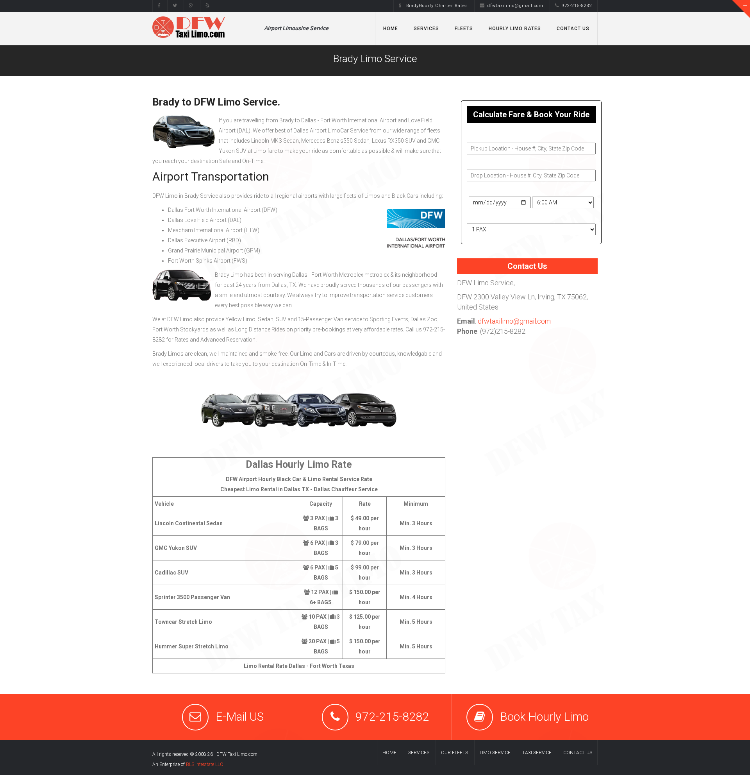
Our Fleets (454, 752)
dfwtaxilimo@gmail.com (515, 5)
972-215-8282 (392, 716)
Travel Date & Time (490, 189)
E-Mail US (240, 716)
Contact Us (573, 28)
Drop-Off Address (490, 162)
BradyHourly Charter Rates (436, 5)
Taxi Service (537, 752)
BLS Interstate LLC (204, 764)
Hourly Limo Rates (515, 28)
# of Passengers (488, 216)
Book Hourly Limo (544, 716)
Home (390, 28)
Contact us (577, 752)
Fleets (464, 28)
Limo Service (495, 752)
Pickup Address (487, 135)
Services (426, 28)
